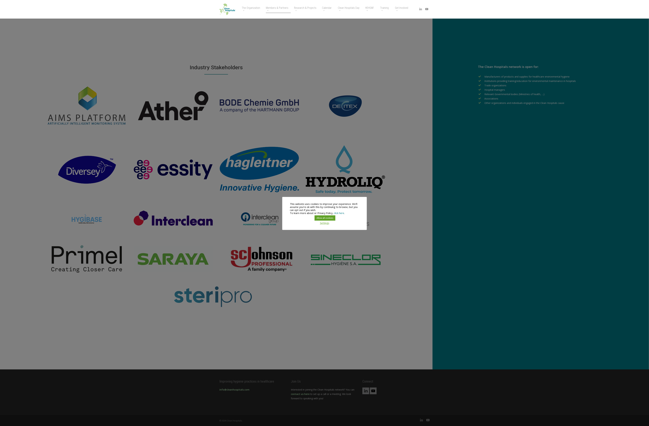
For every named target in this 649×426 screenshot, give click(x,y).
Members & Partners (277, 8)
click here (339, 213)
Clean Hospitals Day (348, 8)
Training (384, 8)
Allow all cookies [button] (325, 217)
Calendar (327, 8)
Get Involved (401, 8)
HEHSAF (369, 8)
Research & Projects (305, 8)
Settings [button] (324, 223)
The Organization (251, 8)
